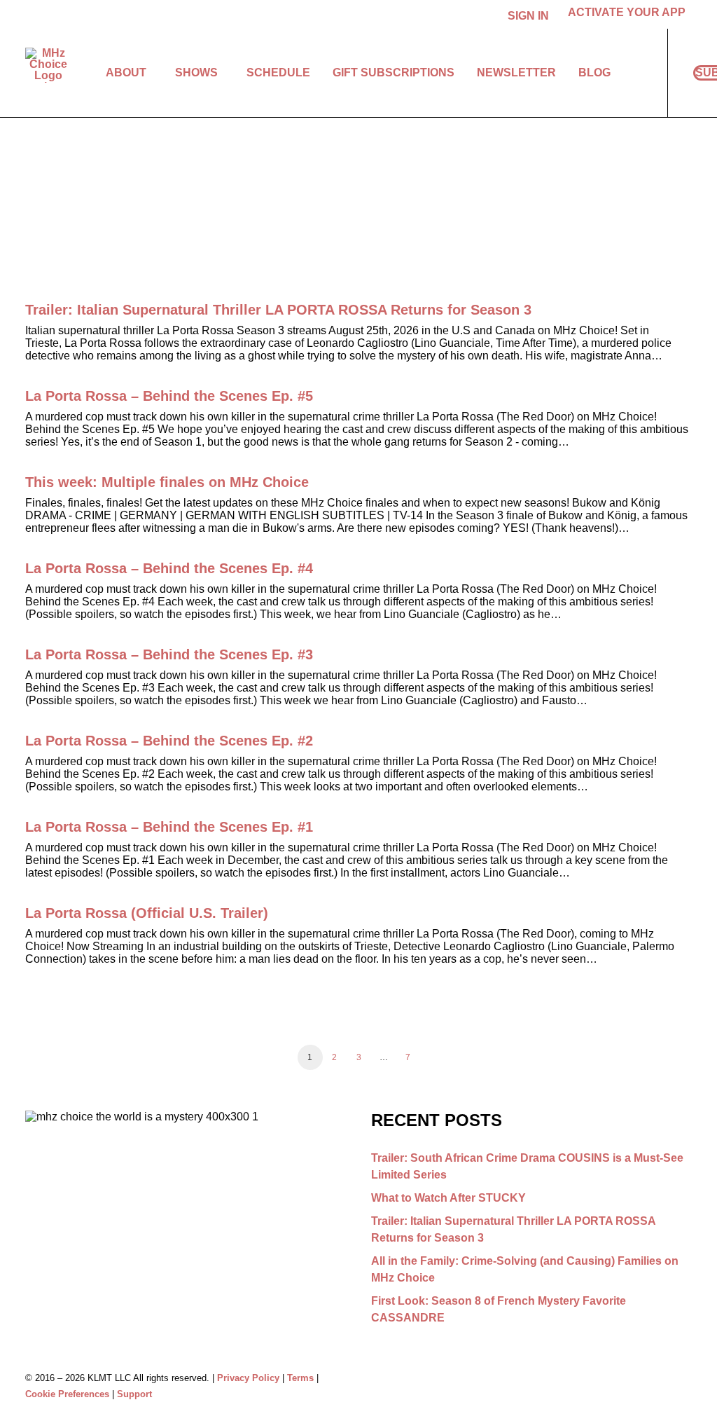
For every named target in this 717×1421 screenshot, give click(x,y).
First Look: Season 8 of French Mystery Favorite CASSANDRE (498, 1309)
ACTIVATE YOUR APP (626, 12)
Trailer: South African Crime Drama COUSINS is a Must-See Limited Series (527, 1166)
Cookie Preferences (67, 1394)
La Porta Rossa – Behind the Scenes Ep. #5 (169, 396)
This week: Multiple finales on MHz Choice (167, 482)
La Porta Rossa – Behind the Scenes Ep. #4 (169, 568)
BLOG (594, 72)
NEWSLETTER (516, 72)
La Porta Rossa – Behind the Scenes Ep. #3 (169, 654)
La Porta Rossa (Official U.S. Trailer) (146, 913)
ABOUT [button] (126, 72)
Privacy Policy (248, 1378)
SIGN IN (528, 16)
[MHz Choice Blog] (48, 65)
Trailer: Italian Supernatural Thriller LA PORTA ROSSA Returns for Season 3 (278, 309)
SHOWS (196, 72)
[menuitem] (530, 16)
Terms (300, 1378)
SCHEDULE (278, 72)
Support (134, 1394)
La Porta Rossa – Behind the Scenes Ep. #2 (169, 740)
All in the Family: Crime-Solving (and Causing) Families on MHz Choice (524, 1269)
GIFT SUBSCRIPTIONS (393, 72)
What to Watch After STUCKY (448, 1198)
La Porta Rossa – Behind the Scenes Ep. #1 (169, 827)
